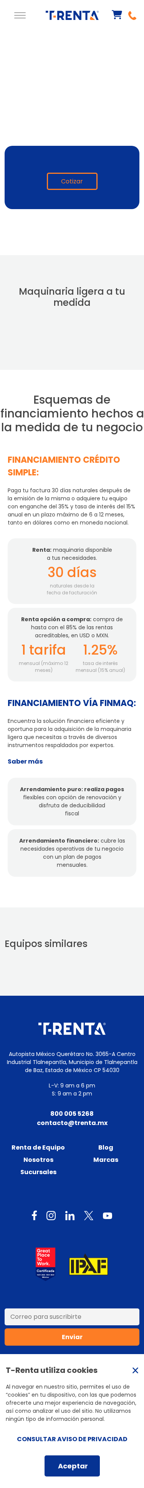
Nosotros (38, 1159)
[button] (20, 15)
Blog (105, 1147)
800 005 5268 (72, 1113)
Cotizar (72, 181)
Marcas (105, 1159)
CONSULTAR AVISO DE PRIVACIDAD (72, 1439)
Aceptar (73, 1466)
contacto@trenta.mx (72, 1122)
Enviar (72, 1337)
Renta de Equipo (38, 1147)
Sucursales (38, 1172)
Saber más (25, 761)
